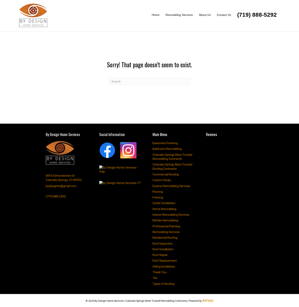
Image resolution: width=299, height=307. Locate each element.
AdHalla (207, 301)
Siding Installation (164, 266)
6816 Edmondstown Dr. (60, 175)
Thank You (159, 272)
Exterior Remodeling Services (171, 186)
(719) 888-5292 (257, 15)
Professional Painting (166, 226)
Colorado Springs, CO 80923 (64, 180)
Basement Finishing (165, 143)
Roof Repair (160, 255)
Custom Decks (162, 180)
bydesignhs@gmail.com (61, 186)
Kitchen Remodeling (165, 220)
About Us (205, 14)
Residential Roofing (165, 237)
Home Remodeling (164, 209)
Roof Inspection (163, 243)
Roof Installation (163, 249)
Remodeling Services (179, 14)
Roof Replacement (165, 260)
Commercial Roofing (166, 174)
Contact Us (224, 14)
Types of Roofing (164, 283)
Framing (158, 197)
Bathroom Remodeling (167, 148)
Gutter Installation (164, 203)
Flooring (158, 191)
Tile (155, 278)
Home (155, 14)
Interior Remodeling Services (171, 214)
